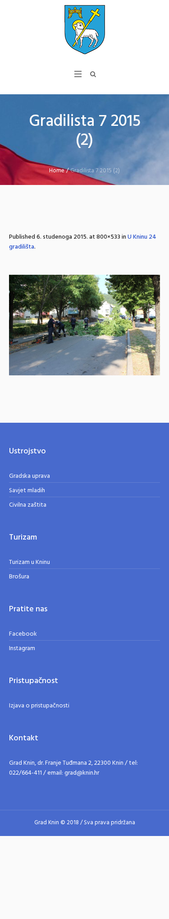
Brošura (19, 577)
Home (56, 170)
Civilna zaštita (27, 505)
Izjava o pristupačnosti (39, 706)
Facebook (23, 634)
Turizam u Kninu (29, 562)
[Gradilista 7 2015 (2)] (84, 325)
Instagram (22, 648)
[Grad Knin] (84, 29)
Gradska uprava (29, 476)
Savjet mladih (27, 490)
